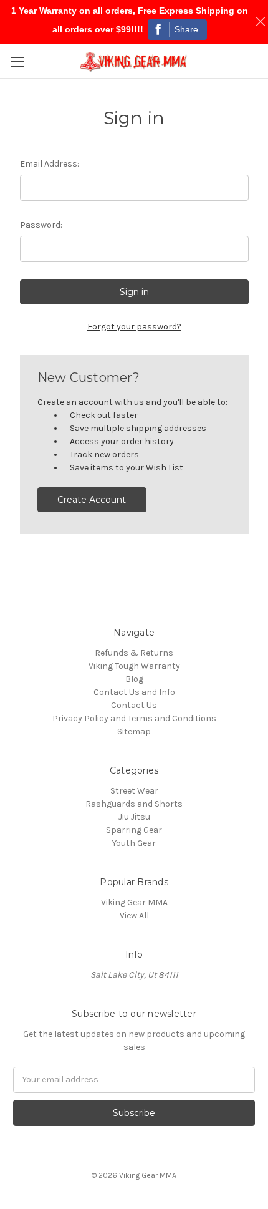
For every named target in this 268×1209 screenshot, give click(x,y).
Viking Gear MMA (134, 902)
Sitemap (134, 731)
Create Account (91, 499)
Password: (41, 225)
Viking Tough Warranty (134, 666)
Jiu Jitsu (134, 817)
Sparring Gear (134, 830)
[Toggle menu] (17, 61)
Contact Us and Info (134, 692)
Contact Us (134, 705)
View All (134, 915)
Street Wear (134, 790)
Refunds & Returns (134, 653)
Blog (134, 679)
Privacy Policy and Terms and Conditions (134, 718)
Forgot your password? (134, 326)
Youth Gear (134, 843)
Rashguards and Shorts (134, 804)
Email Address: (49, 163)
